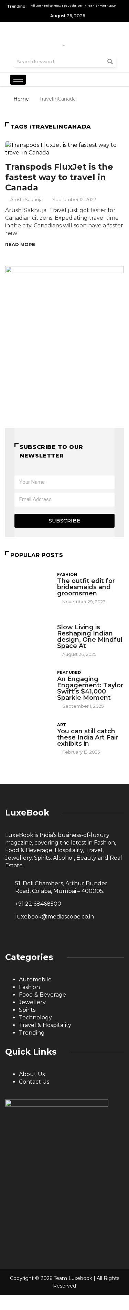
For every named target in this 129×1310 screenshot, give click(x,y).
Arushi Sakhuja (26, 199)
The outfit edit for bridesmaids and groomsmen (86, 587)
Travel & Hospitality (45, 1025)
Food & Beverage (42, 994)
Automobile (35, 979)
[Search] (110, 61)
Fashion (67, 574)
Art (61, 724)
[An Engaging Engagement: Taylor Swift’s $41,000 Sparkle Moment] (27, 686)
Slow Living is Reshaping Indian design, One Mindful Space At (89, 636)
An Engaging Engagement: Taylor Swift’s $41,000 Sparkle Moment (90, 688)
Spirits (27, 1010)
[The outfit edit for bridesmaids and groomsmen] (27, 588)
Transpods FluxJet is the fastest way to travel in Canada (59, 177)
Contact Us (34, 1081)
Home (21, 99)
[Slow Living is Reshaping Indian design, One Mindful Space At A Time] (27, 634)
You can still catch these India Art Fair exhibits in (87, 737)
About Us (32, 1074)
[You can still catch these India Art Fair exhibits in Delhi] (27, 738)
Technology (35, 1017)
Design (65, 620)
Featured (69, 672)
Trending (32, 1032)
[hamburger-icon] (18, 80)
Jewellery (32, 1002)
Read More (20, 244)
